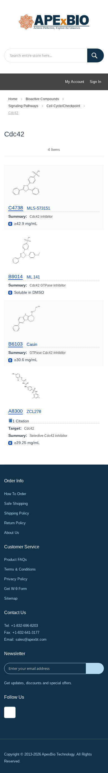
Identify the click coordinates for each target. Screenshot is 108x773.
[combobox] (54, 55)
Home (13, 99)
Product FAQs (15, 559)
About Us (11, 533)
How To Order (15, 494)
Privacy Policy (15, 579)
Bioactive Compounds (43, 99)
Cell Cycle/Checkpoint (64, 106)
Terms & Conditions (20, 569)
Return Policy (15, 523)
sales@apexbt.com (31, 639)
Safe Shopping (16, 503)
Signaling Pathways (23, 106)
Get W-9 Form (15, 589)
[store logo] (54, 21)
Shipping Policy (16, 513)
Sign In (95, 82)
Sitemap (10, 598)
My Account (74, 82)
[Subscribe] (95, 668)
